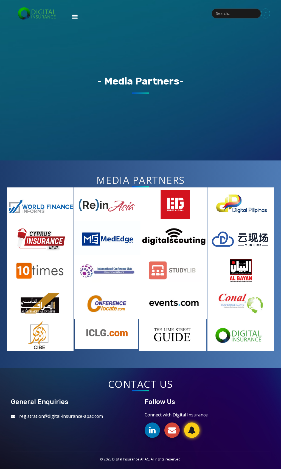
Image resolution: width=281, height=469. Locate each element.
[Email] (172, 430)
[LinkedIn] (152, 430)
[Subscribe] (191, 430)
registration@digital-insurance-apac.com (61, 416)
